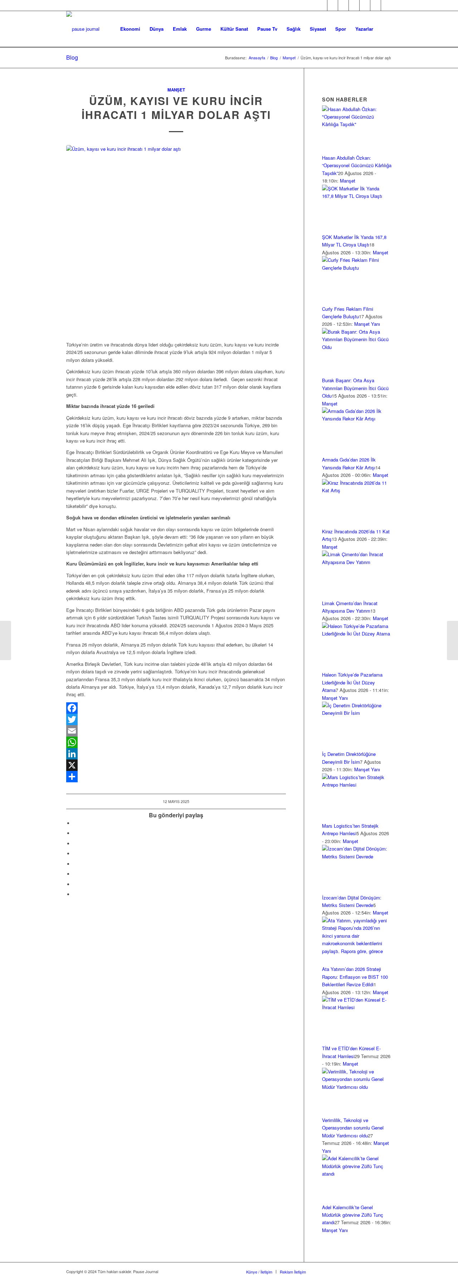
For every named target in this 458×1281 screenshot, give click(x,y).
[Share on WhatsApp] (75, 843)
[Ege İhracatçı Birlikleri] (176, 239)
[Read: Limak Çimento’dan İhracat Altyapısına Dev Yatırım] (357, 562)
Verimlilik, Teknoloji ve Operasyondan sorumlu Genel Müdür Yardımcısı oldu (353, 1128)
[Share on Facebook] (75, 823)
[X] (176, 765)
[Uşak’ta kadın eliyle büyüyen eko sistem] (5, 640)
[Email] (176, 731)
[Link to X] (332, 5)
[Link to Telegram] (386, 5)
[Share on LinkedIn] (75, 853)
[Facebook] (176, 708)
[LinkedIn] (176, 753)
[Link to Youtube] (365, 5)
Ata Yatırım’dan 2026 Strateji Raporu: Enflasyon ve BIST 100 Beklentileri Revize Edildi (355, 977)
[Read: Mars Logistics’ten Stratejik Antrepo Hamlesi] (357, 784)
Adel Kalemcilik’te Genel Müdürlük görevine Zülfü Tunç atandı (352, 1215)
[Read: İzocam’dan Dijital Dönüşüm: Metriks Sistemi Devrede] (357, 856)
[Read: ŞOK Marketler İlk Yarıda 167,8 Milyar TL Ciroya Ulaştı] (357, 196)
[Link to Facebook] (322, 5)
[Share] (176, 776)
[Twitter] (176, 719)
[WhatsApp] (176, 742)
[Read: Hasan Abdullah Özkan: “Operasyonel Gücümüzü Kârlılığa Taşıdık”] (357, 124)
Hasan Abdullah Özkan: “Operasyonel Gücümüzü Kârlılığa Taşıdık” (356, 165)
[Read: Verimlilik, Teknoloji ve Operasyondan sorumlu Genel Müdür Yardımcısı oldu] (357, 1086)
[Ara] (385, 29)
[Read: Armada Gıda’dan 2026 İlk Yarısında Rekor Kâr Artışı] (357, 418)
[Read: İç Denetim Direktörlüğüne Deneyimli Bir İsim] (357, 712)
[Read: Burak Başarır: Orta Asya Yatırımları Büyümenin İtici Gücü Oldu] (357, 347)
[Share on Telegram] (75, 864)
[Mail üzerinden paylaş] (75, 874)
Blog (72, 57)
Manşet (176, 90)
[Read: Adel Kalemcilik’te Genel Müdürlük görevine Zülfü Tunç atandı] (357, 1173)
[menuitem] (130, 29)
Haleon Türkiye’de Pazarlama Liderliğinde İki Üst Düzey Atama (352, 682)
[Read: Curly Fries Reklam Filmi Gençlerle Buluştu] (357, 267)
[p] (82, 29)
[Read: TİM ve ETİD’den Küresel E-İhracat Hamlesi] (357, 1007)
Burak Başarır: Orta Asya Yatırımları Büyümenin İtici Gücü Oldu (355, 388)
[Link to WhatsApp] (375, 5)
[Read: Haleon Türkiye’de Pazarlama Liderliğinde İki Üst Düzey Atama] (357, 633)
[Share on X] (75, 833)
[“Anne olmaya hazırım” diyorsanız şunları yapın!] (452, 640)
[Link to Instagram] (343, 5)
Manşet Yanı (367, 323)
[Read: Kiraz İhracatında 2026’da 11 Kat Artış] (357, 490)
